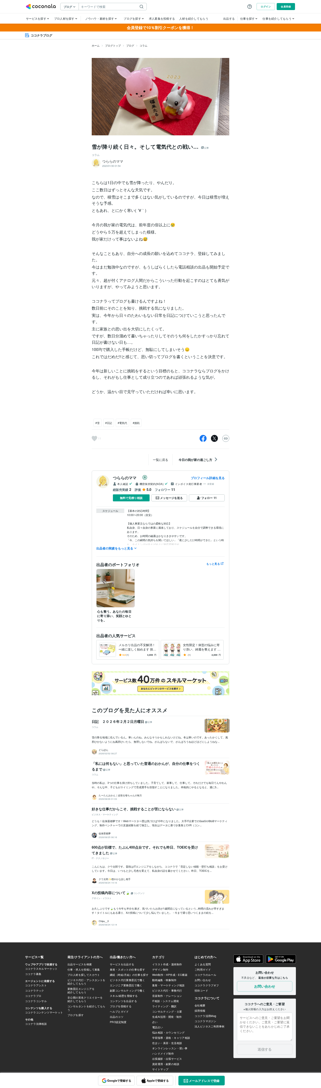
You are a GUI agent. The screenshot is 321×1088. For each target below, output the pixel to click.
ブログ (130, 45)
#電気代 (122, 423)
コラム (143, 45)
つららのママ (126, 478)
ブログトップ (113, 45)
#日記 (108, 423)
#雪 (97, 423)
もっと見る (213, 563)
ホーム (96, 45)
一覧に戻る (160, 459)
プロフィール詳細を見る (208, 477)
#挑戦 (136, 423)
